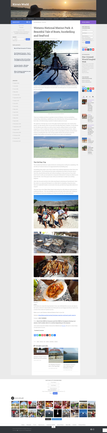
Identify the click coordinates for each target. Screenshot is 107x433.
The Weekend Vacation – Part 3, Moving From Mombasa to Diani (69, 366)
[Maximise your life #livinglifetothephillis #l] (75, 413)
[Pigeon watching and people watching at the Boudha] (66, 413)
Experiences (31, 18)
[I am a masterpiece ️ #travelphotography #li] (92, 413)
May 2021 (16, 109)
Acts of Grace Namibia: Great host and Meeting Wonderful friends (91, 131)
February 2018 (17, 135)
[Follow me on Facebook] (27, 22)
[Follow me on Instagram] (29, 22)
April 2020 (16, 120)
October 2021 (17, 94)
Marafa (64, 325)
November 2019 (17, 123)
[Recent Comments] (89, 96)
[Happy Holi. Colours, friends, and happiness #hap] (66, 405)
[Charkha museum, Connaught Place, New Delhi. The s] (92, 405)
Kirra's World (21, 4)
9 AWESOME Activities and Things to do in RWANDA (90, 150)
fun (44, 341)
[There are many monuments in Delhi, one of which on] (24, 405)
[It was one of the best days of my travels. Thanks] (58, 405)
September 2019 (17, 126)
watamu (56, 341)
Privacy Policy (69, 18)
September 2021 (17, 97)
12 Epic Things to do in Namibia (91, 141)
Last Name (84, 33)
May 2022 (16, 91)
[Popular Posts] (86, 96)
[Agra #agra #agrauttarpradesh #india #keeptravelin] (32, 405)
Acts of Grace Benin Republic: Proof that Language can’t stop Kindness (91, 106)
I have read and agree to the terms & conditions (53, 391)
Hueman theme (28, 430)
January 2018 (17, 138)
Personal (19, 18)
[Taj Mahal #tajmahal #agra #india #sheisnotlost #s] (75, 405)
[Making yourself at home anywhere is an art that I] (41, 413)
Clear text (15, 40)
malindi (47, 341)
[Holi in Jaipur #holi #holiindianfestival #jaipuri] (49, 405)
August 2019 (16, 129)
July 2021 (16, 103)
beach (38, 341)
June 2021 (16, 106)
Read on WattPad (86, 80)
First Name (84, 30)
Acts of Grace (49, 18)
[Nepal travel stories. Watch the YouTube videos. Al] (58, 413)
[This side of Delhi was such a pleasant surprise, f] (15, 413)
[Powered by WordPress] (17, 430)
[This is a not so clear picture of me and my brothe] (83, 405)
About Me (56, 18)
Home (14, 18)
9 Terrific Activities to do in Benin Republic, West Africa (91, 118)
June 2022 (16, 89)
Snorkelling (51, 341)
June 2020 (16, 115)
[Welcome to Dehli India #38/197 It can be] (32, 413)
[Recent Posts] (83, 96)
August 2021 (16, 100)
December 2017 (17, 141)
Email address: (85, 36)
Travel (24, 18)
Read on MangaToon (86, 82)
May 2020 (16, 118)
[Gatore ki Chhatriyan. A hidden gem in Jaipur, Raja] (15, 405)
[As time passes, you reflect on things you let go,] (49, 413)
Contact (62, 18)
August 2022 (16, 83)
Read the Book (85, 72)
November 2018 (17, 132)
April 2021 (16, 112)
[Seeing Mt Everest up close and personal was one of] (83, 413)
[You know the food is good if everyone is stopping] (24, 413)
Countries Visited (40, 18)
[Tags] (92, 96)
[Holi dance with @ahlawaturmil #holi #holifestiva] (41, 405)
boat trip (41, 341)
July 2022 (16, 86)
